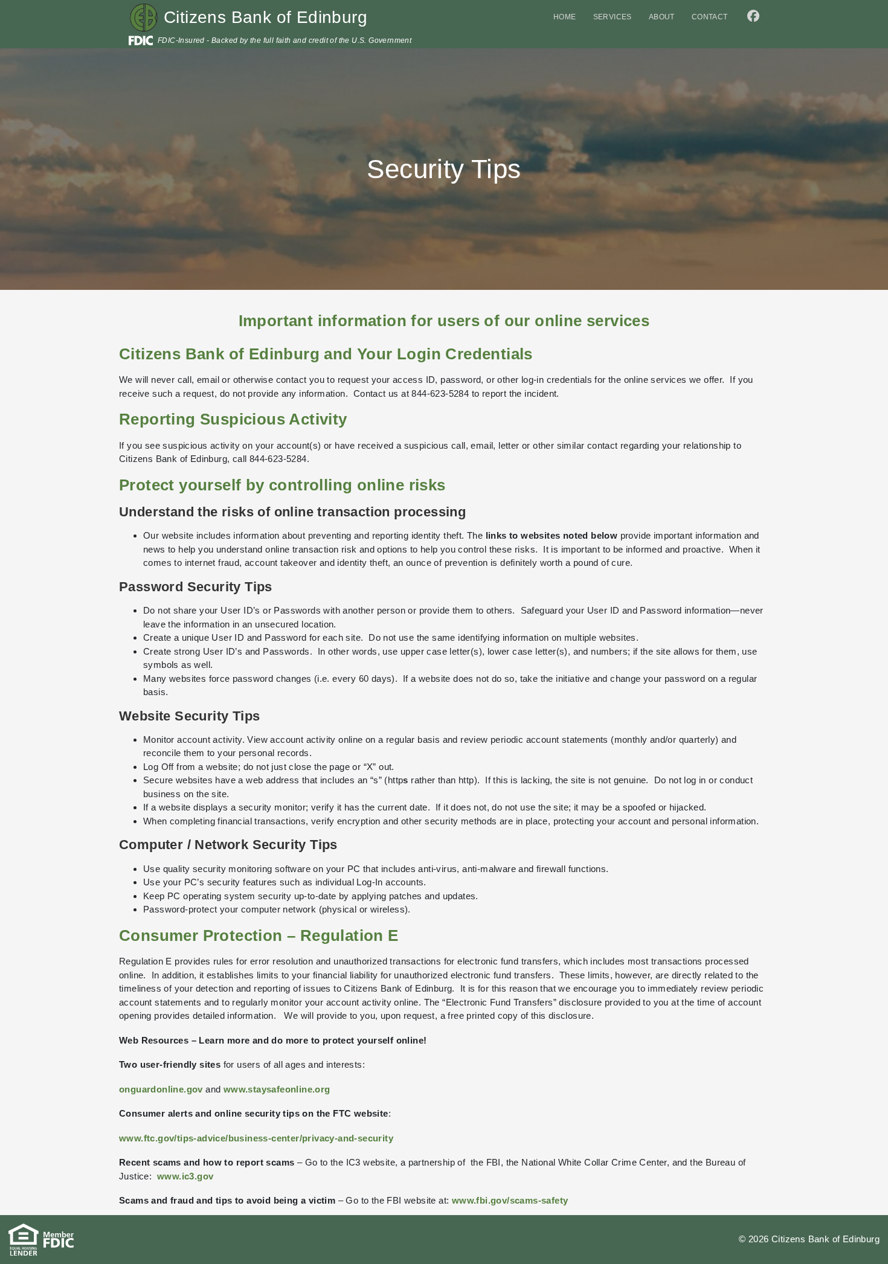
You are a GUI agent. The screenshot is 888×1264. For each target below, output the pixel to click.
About (662, 17)
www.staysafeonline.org (277, 1089)
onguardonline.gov (161, 1089)
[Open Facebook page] (749, 18)
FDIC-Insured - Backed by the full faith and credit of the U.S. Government (284, 40)
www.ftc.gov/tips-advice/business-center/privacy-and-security (256, 1138)
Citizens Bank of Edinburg (265, 17)
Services (612, 17)
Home (564, 17)
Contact (710, 17)
